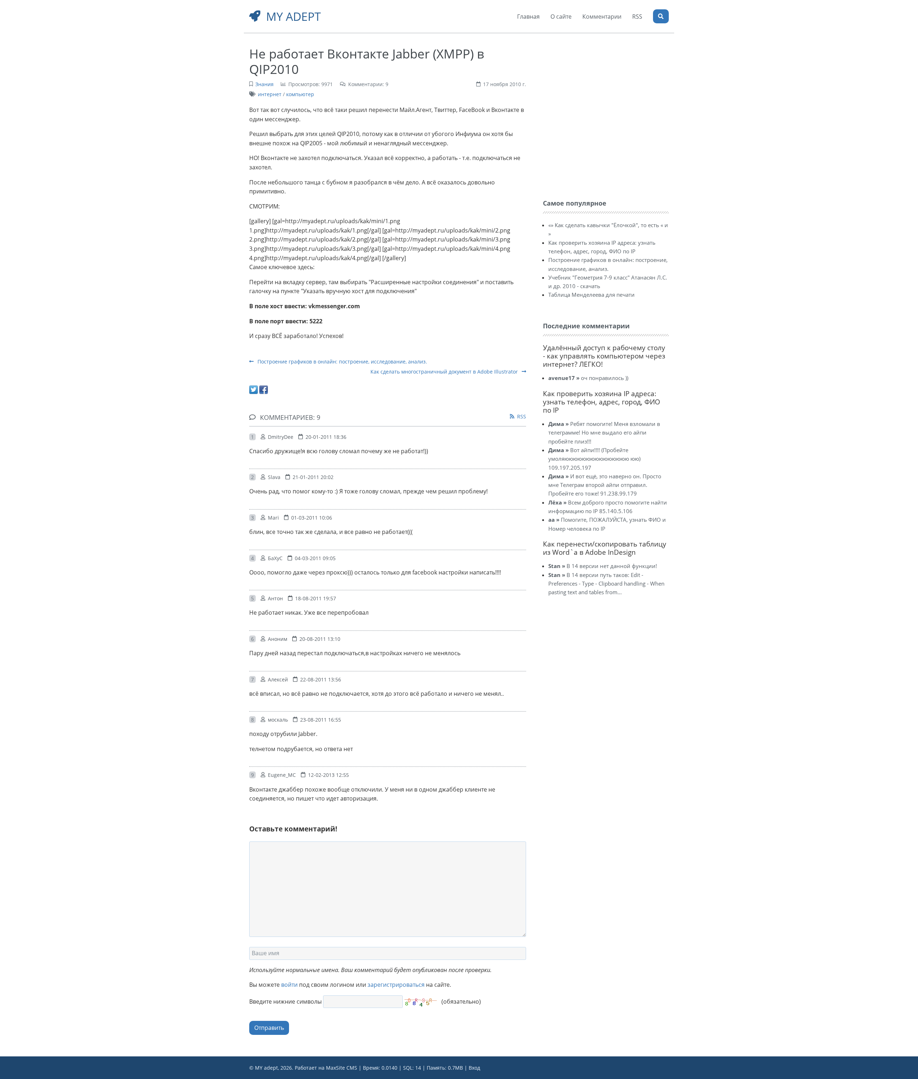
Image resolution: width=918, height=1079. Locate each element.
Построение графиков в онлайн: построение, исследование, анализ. (341, 361)
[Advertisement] (596, 89)
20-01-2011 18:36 (326, 436)
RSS (521, 416)
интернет (269, 94)
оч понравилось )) (588, 377)
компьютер (300, 94)
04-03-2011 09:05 (315, 558)
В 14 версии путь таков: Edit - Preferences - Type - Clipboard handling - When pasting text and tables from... (606, 583)
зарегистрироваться (396, 985)
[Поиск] (661, 16)
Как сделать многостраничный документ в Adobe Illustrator (444, 371)
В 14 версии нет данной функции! (602, 565)
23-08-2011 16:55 (320, 719)
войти (289, 985)
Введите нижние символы (285, 1001)
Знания (264, 84)
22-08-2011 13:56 (320, 679)
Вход (474, 1067)
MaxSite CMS (341, 1067)
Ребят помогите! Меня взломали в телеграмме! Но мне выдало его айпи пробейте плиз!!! (604, 432)
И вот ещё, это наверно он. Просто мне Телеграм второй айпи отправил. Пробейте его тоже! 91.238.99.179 (604, 485)
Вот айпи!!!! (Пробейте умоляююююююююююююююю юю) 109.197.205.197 (594, 458)
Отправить (269, 1028)
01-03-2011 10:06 (311, 517)
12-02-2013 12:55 (328, 774)
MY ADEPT (293, 16)
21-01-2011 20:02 (313, 477)
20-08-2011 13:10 (319, 638)
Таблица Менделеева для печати (591, 294)
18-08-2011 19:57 (315, 598)
